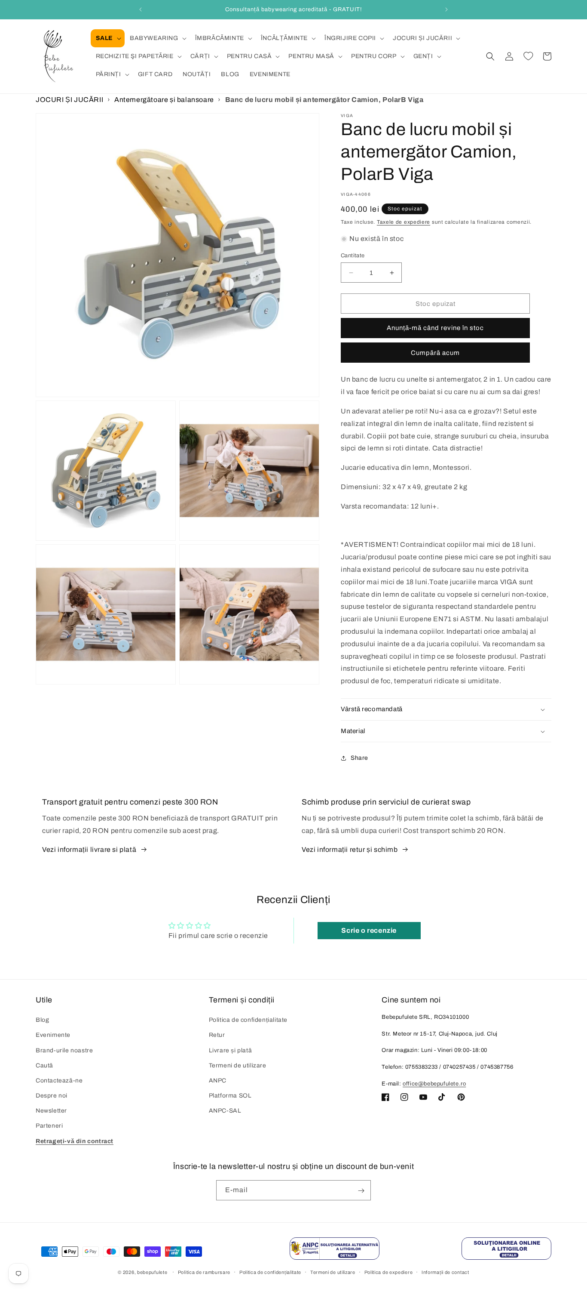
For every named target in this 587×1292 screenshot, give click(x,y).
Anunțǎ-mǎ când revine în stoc (435, 328)
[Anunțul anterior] (140, 9)
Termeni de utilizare (237, 1065)
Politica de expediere (388, 1271)
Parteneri (49, 1126)
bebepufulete (152, 1272)
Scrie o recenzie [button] (369, 930)
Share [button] (359, 758)
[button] (108, 38)
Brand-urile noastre (64, 1050)
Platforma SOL (230, 1096)
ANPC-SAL (225, 1111)
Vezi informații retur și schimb (350, 849)
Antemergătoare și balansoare (164, 99)
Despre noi (51, 1096)
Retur (217, 1035)
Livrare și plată (230, 1050)
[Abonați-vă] (361, 1191)
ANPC (217, 1080)
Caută (44, 1065)
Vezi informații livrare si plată (89, 849)
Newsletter (51, 1111)
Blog (42, 1020)
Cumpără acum (435, 353)
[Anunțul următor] (446, 9)
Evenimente (53, 1035)
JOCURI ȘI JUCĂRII (69, 99)
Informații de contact (445, 1271)
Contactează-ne (59, 1080)
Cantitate (353, 256)
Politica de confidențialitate (248, 1020)
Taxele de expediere (403, 222)
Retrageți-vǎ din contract (74, 1141)
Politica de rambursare (204, 1271)
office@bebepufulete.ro (434, 1084)
